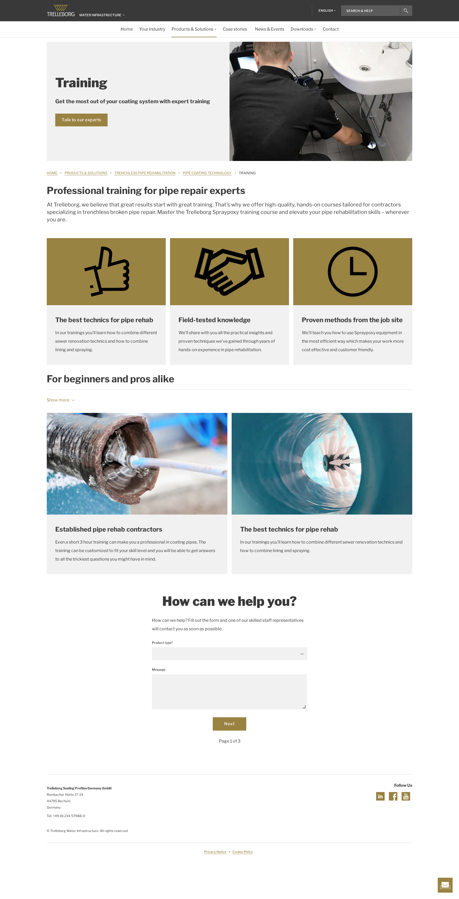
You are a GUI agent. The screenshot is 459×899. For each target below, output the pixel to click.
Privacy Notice (215, 852)
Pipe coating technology (207, 173)
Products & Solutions (86, 173)
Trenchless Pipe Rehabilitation (145, 173)
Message (158, 670)
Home (52, 173)
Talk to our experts (81, 119)
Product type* (162, 643)
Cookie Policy (242, 852)
